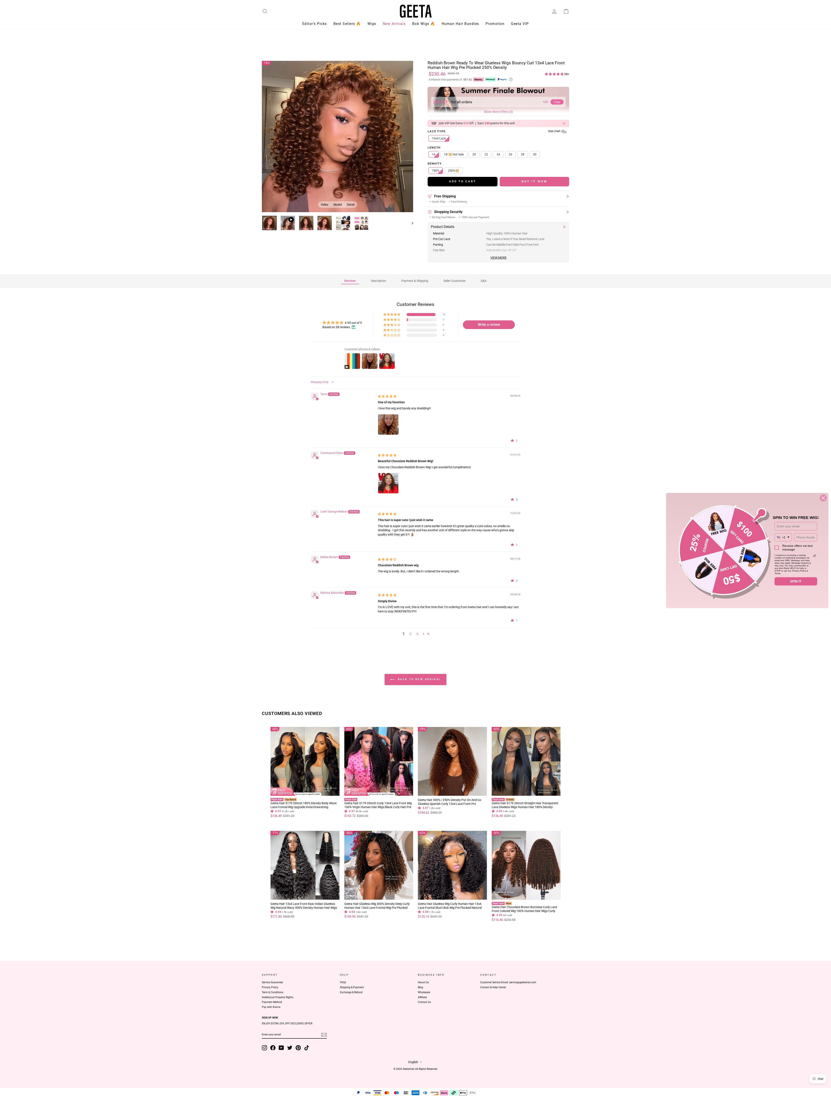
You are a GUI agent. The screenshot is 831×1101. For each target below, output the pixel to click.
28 (522, 153)
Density (435, 163)
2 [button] (410, 633)
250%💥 (453, 170)
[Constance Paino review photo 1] (388, 482)
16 (433, 153)
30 (534, 153)
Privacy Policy (270, 986)
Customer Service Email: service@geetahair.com (508, 981)
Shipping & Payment (352, 986)
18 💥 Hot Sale (454, 153)
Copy (557, 101)
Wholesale (424, 991)
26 (510, 153)
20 (474, 153)
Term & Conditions (272, 991)
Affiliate (422, 996)
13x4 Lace (439, 137)
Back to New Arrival (418, 678)
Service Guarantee (272, 981)
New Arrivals (394, 24)
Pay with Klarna (271, 1006)
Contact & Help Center (493, 986)
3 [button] (417, 633)
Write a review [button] (489, 324)
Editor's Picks (314, 24)
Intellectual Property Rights (277, 996)
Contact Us (424, 1001)
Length (434, 146)
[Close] (823, 498)
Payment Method (272, 1001)
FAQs (343, 981)
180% (435, 170)
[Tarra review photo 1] (388, 423)
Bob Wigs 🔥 (423, 24)
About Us (423, 981)
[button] (554, 73)
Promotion (495, 24)
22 (486, 153)
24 (498, 153)
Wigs (371, 24)
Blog (420, 986)
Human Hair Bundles (460, 24)
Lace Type (494, 130)
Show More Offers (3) (498, 111)
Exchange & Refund (351, 991)
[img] (387, 395)
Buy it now (535, 180)
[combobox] (783, 537)
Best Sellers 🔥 (347, 24)
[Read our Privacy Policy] (814, 556)
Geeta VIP (520, 24)
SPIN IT (795, 581)
